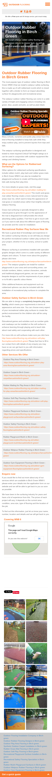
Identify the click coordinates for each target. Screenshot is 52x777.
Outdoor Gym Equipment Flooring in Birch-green (24, 770)
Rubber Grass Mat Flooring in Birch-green (21, 749)
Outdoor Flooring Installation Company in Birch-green (24, 736)
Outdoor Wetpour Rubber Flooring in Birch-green (24, 767)
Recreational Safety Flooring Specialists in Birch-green (24, 760)
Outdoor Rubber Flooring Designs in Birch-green (24, 741)
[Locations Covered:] (3, 4)
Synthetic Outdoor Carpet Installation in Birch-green (25, 746)
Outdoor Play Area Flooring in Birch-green (21, 743)
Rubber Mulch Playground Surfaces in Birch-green (25, 765)
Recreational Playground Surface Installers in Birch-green (25, 755)
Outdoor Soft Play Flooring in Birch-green (21, 751)
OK (39, 539)
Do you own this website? (17, 539)
